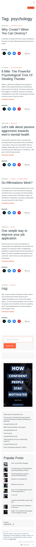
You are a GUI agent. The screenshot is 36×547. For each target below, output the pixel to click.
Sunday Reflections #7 (10, 430)
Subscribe (10, 346)
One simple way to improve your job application (14, 234)
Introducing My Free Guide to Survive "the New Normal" (20, 474)
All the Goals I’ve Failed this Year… (14, 414)
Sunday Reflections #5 (10, 444)
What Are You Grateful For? (19, 479)
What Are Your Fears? (17, 484)
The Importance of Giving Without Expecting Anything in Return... (21, 469)
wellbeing (14, 123)
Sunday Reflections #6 (10, 436)
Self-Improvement (16, 25)
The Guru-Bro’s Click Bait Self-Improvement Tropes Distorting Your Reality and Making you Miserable (17, 419)
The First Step (8, 433)
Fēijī (5, 289)
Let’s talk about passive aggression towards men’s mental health (18, 130)
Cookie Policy (12, 539)
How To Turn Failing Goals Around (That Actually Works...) (21, 490)
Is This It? (14, 495)
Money (13, 227)
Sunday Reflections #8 (10, 424)
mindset (13, 179)
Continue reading (8, 99)
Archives (6, 522)
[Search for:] (33, 2)
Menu (32, 7)
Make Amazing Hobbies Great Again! (14, 427)
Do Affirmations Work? (17, 182)
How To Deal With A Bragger (19, 463)
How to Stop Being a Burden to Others (15, 447)
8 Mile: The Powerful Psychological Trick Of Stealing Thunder (17, 75)
